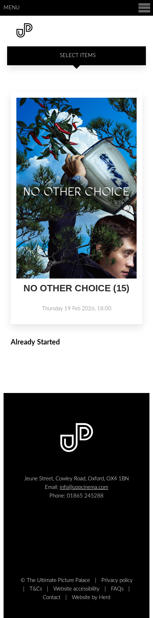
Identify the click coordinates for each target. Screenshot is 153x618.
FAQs (117, 589)
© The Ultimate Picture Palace (55, 580)
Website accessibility (76, 589)
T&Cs (36, 589)
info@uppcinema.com (84, 487)
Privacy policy (117, 580)
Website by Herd (91, 597)
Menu (12, 7)
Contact (51, 597)
